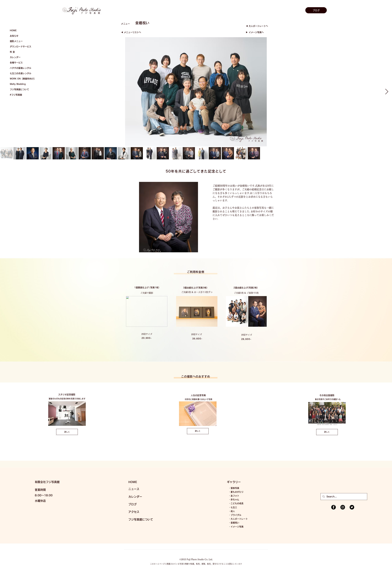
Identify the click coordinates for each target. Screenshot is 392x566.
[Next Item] (386, 92)
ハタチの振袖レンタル (20, 68)
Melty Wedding (18, 84)
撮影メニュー (16, 41)
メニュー (125, 24)
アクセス (133, 511)
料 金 (12, 52)
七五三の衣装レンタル (20, 73)
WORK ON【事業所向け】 (23, 79)
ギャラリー (234, 482)
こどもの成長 (237, 503)
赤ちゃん (235, 499)
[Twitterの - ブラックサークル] (352, 507)
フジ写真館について (19, 89)
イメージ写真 (237, 527)
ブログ (132, 504)
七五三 (234, 507)
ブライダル (236, 515)
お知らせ (14, 36)
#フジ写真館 (16, 95)
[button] (203, 25)
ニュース (133, 489)
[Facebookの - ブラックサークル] (333, 507)
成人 (233, 511)
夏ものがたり (237, 492)
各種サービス (16, 63)
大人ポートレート (239, 519)
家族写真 (235, 488)
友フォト (235, 496)
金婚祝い (235, 523)
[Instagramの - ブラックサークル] (342, 507)
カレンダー (15, 57)
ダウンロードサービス (20, 46)
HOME (13, 30)
